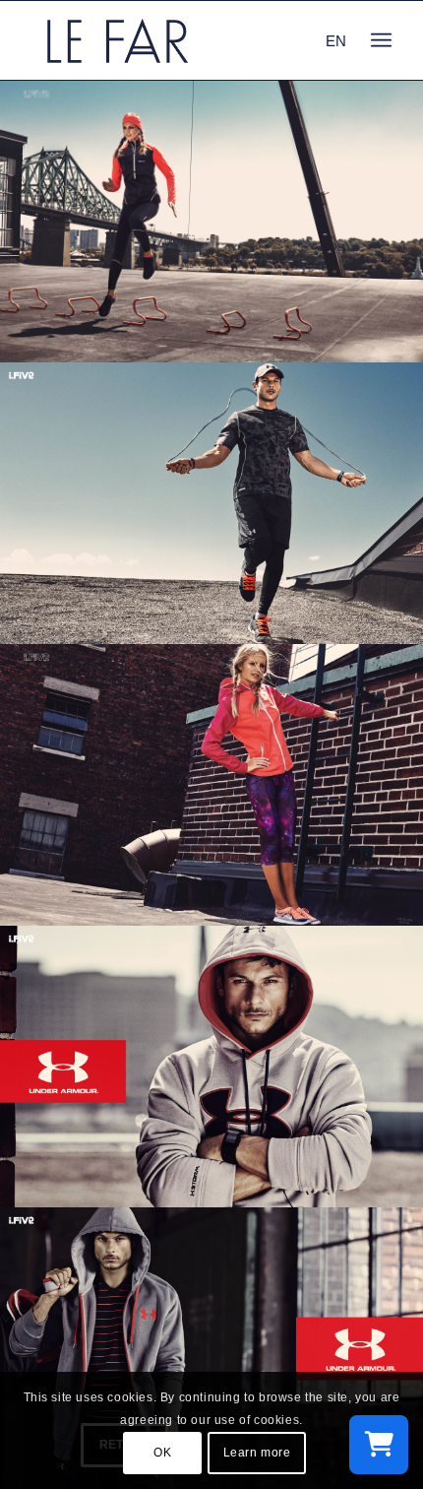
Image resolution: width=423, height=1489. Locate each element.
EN (336, 40)
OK (162, 1452)
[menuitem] (381, 40)
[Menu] (381, 40)
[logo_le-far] (175, 40)
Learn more (257, 1452)
